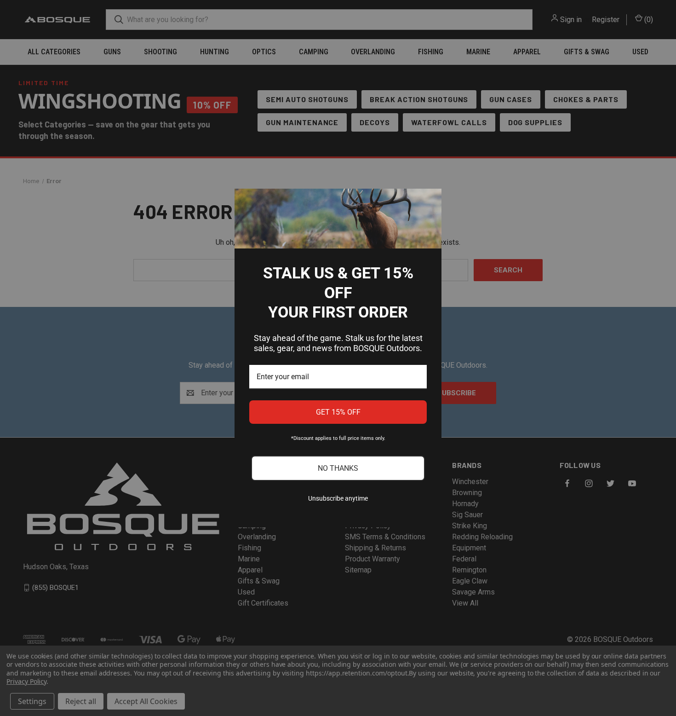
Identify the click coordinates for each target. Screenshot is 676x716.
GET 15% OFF (338, 412)
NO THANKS (338, 468)
